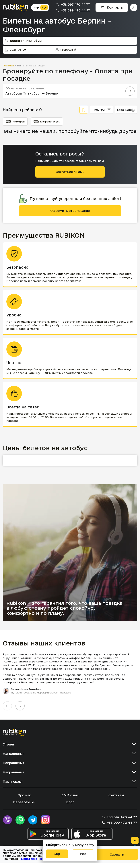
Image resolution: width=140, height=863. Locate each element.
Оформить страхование (70, 210)
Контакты (116, 795)
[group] (70, 673)
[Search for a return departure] (130, 91)
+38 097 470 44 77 (75, 4)
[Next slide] (20, 705)
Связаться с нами (70, 172)
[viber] (7, 819)
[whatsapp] (20, 819)
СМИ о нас (70, 795)
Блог (70, 802)
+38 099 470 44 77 (75, 10)
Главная (8, 65)
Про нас (24, 795)
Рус (44, 7)
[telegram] (32, 819)
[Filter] (83, 110)
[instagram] (45, 819)
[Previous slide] (7, 705)
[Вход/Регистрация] (133, 7)
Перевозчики (24, 802)
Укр (36, 7)
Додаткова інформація (37, 858)
